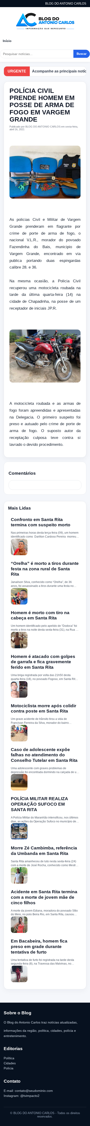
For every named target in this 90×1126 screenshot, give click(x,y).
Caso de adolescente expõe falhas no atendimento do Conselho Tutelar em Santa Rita (44, 755)
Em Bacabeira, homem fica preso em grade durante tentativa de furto (39, 946)
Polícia (8, 1068)
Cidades (10, 1063)
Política (9, 1058)
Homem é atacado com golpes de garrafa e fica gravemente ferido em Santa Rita (43, 662)
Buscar (82, 53)
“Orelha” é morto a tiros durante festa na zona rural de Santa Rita (45, 569)
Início (7, 41)
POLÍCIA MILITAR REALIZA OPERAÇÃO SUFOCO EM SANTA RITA (39, 804)
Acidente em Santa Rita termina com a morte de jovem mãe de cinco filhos (44, 897)
